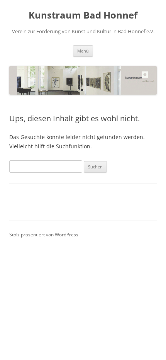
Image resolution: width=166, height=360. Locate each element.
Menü (83, 51)
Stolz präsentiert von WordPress (43, 234)
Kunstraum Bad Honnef (83, 15)
